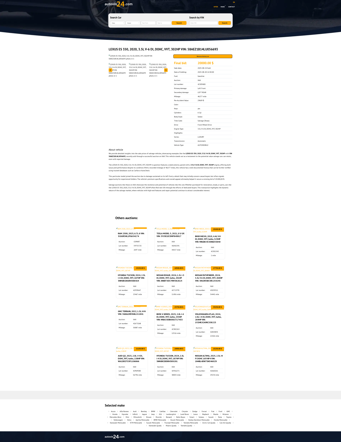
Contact (231, 7)
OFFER (216, 7)
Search (179, 23)
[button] (166, 70)
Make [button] (223, 7)
